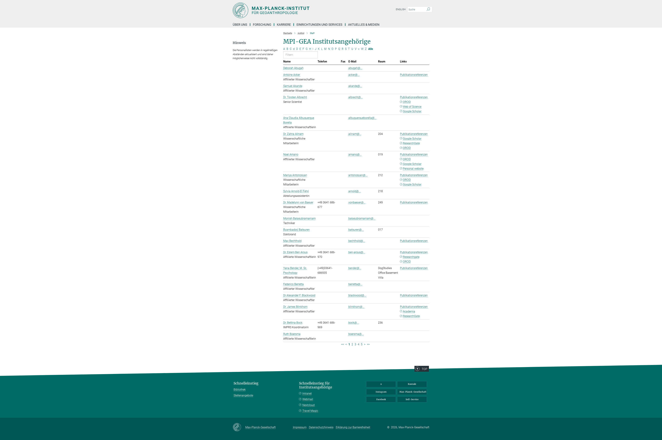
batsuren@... (356, 229)
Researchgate (411, 257)
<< (342, 344)
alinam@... (355, 134)
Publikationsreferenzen (414, 74)
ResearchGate (411, 143)
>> (368, 344)
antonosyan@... (358, 175)
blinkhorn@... (356, 306)
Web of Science (412, 106)
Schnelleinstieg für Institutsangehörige (315, 385)
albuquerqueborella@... (362, 118)
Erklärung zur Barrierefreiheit (353, 427)
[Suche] (428, 9)
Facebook (381, 399)
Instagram (381, 391)
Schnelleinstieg (246, 383)
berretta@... (355, 284)
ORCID (407, 101)
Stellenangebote (243, 395)
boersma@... (356, 334)
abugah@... (355, 68)
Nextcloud (308, 405)
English (401, 9)
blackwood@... (357, 295)
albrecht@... (355, 97)
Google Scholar (412, 111)
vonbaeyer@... (357, 202)
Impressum (300, 427)
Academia (409, 311)
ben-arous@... (356, 252)
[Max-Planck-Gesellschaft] (239, 427)
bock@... (353, 322)
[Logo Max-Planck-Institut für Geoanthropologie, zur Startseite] (297, 10)
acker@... (354, 74)
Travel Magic (310, 410)
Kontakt (412, 384)
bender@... (354, 268)
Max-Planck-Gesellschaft (412, 391)
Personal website (413, 168)
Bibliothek (240, 389)
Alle (370, 49)
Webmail (307, 399)
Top (424, 369)
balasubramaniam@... (361, 218)
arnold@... (354, 191)
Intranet (307, 393)
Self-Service (412, 399)
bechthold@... (356, 241)
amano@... (355, 154)
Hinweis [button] (239, 43)
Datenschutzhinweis (321, 427)
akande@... (355, 86)
